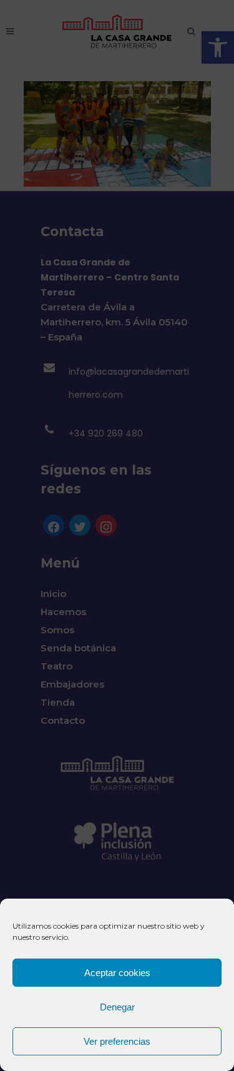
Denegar (117, 1007)
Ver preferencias (117, 1041)
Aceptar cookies (117, 972)
